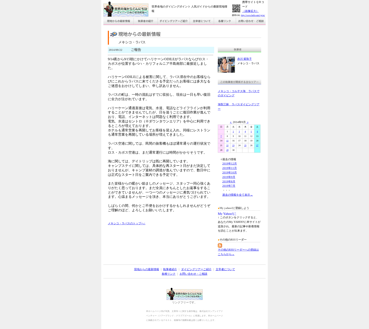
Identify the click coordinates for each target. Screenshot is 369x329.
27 (257, 145)
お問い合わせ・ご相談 (193, 273)
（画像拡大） (250, 11)
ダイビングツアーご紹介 (196, 269)
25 (245, 145)
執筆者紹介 (170, 269)
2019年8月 (228, 181)
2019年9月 (228, 177)
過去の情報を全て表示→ (237, 194)
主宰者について (225, 269)
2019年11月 (229, 168)
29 (227, 150)
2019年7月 (228, 185)
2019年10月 (229, 172)
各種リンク (169, 273)
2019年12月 (229, 163)
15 (227, 141)
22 (227, 145)
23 (233, 145)
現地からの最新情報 (146, 269)
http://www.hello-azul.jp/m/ (253, 15)
